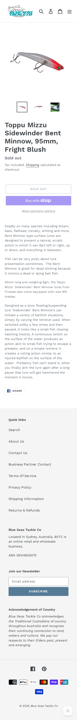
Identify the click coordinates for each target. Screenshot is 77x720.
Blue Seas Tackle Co (44, 705)
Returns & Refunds (24, 510)
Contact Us (18, 453)
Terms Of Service (22, 476)
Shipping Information (26, 499)
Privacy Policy (20, 487)
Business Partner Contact (30, 464)
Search (14, 430)
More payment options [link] (38, 211)
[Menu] (69, 11)
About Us (16, 441)
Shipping (32, 165)
